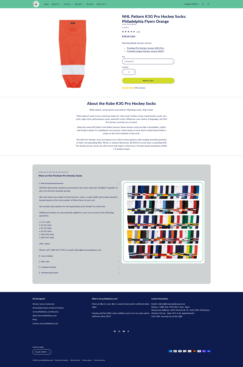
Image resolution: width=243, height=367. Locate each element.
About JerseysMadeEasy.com (45, 316)
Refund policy (75, 360)
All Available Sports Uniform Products (48, 308)
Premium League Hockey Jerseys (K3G (145, 51)
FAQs (35, 320)
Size (123, 57)
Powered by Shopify (61, 360)
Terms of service (99, 360)
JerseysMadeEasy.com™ (46, 360)
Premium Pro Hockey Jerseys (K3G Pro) (145, 48)
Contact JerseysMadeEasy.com (45, 324)
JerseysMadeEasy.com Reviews (46, 312)
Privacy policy (87, 360)
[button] (56, 4)
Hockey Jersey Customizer (44, 304)
